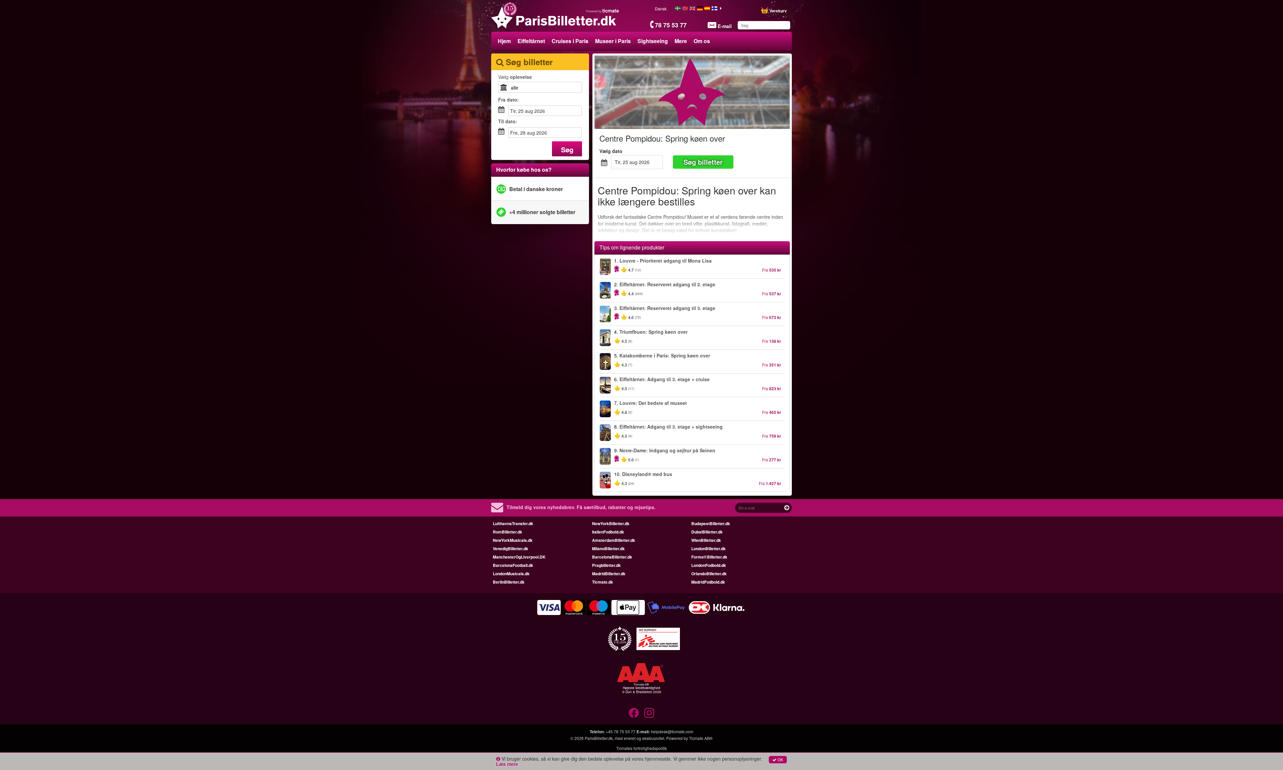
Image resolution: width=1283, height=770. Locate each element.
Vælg (515, 76)
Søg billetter (703, 162)
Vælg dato (610, 151)
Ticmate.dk (602, 582)
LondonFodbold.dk (708, 565)
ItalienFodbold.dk (608, 532)
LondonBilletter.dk (708, 549)
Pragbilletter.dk (606, 565)
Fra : (508, 99)
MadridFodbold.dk (708, 582)
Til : (507, 121)
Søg (567, 149)
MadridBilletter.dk (608, 574)
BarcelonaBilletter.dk (612, 557)
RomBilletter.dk (507, 532)
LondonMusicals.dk (511, 574)
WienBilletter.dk (706, 540)
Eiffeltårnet (531, 41)
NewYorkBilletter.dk (610, 523)
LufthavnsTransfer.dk (513, 523)
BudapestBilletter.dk (710, 523)
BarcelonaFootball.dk (513, 565)
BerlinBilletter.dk (509, 582)
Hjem (504, 41)
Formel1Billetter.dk (709, 557)
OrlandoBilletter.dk (709, 574)
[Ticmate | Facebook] (634, 713)
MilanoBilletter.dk (608, 549)
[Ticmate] (602, 11)
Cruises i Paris (570, 41)
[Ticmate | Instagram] (649, 713)
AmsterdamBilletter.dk (613, 540)
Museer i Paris (613, 41)
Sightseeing (652, 41)
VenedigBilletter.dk (510, 549)
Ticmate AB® (701, 738)
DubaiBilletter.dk (707, 532)
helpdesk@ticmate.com (672, 731)
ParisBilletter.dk (599, 738)
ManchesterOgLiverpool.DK (519, 557)
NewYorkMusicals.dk (513, 540)
